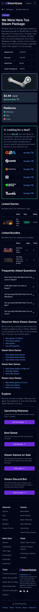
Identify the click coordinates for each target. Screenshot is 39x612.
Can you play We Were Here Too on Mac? (18, 304)
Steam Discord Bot (9, 578)
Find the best (18, 444)
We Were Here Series (19, 250)
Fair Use (18, 607)
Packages (9, 9)
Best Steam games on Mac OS (17, 369)
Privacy (5, 607)
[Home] (2, 9)
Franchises (6, 563)
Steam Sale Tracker (28, 542)
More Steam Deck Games (15, 360)
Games (5, 511)
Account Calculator (10, 590)
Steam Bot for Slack (10, 582)
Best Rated (24, 511)
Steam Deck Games (28, 532)
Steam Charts (7, 528)
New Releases (25, 524)
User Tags (6, 551)
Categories (6, 547)
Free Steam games (13, 341)
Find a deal (18, 468)
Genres (5, 542)
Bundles (5, 524)
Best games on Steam (14, 338)
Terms (12, 607)
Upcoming (24, 528)
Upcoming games (13, 346)
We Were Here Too (22, 9)
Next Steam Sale (9, 586)
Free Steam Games (27, 553)
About (25, 607)
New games (10, 343)
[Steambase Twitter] (27, 591)
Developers (6, 555)
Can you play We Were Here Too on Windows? (18, 295)
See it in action (18, 492)
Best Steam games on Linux (17, 382)
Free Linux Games (13, 385)
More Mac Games (12, 374)
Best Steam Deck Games (15, 355)
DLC (4, 515)
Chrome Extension (9, 574)
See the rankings (18, 422)
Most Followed (26, 520)
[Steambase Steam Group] (24, 591)
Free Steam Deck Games (15, 357)
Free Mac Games (12, 371)
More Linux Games (13, 387)
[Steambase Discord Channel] (21, 591)
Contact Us (32, 607)
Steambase (23, 574)
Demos (5, 520)
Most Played (25, 515)
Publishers (6, 559)
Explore (5, 595)
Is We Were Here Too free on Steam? (15, 287)
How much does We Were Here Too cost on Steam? (18, 278)
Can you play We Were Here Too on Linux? (18, 312)
